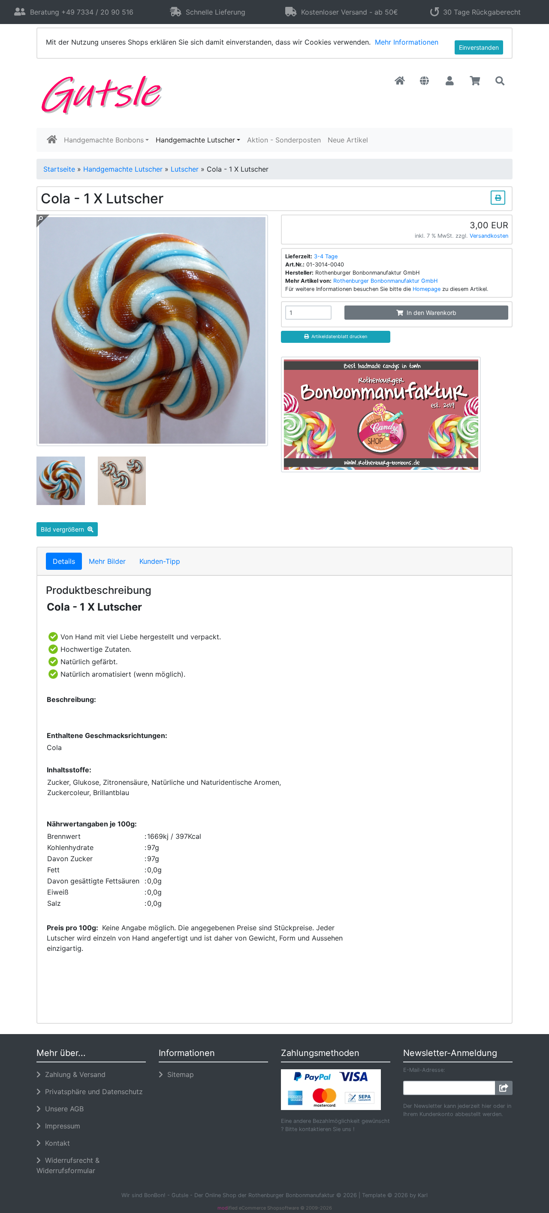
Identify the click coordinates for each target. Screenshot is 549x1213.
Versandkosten (489, 236)
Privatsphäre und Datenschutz (92, 1091)
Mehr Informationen (406, 42)
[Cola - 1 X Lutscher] (152, 441)
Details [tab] (64, 561)
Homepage (426, 289)
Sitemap (178, 1074)
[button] (424, 81)
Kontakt (55, 1143)
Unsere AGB (62, 1108)
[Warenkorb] (475, 81)
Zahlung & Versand (73, 1074)
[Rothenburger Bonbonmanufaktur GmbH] (381, 413)
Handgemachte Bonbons (104, 140)
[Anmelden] (504, 1088)
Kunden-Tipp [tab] (159, 561)
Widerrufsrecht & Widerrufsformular (68, 1165)
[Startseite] (400, 81)
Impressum (60, 1126)
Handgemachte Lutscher (195, 140)
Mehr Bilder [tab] (107, 561)
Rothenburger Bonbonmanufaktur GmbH (385, 281)
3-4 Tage (326, 256)
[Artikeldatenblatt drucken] (498, 196)
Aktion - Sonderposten (284, 140)
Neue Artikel (348, 140)
